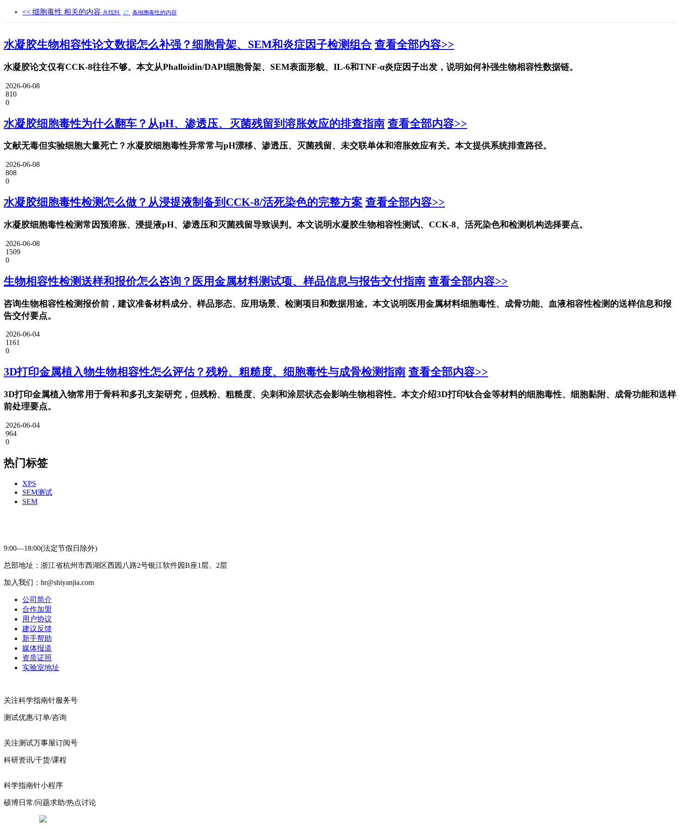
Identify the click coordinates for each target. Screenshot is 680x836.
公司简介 (37, 599)
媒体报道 (37, 648)
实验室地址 (40, 667)
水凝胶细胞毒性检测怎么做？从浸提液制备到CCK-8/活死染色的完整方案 (183, 202)
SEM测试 (37, 492)
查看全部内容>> (414, 44)
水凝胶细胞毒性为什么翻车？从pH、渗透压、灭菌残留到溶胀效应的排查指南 (194, 123)
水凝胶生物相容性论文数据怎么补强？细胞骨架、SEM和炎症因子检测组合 (188, 44)
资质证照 (37, 658)
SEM (29, 501)
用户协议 (37, 619)
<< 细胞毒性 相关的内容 (99, 12)
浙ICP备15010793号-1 (326, 820)
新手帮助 (37, 638)
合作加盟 (37, 609)
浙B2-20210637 (264, 820)
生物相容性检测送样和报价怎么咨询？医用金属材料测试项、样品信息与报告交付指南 (215, 281)
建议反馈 (37, 629)
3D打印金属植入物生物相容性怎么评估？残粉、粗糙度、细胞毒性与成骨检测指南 (205, 372)
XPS (29, 483)
